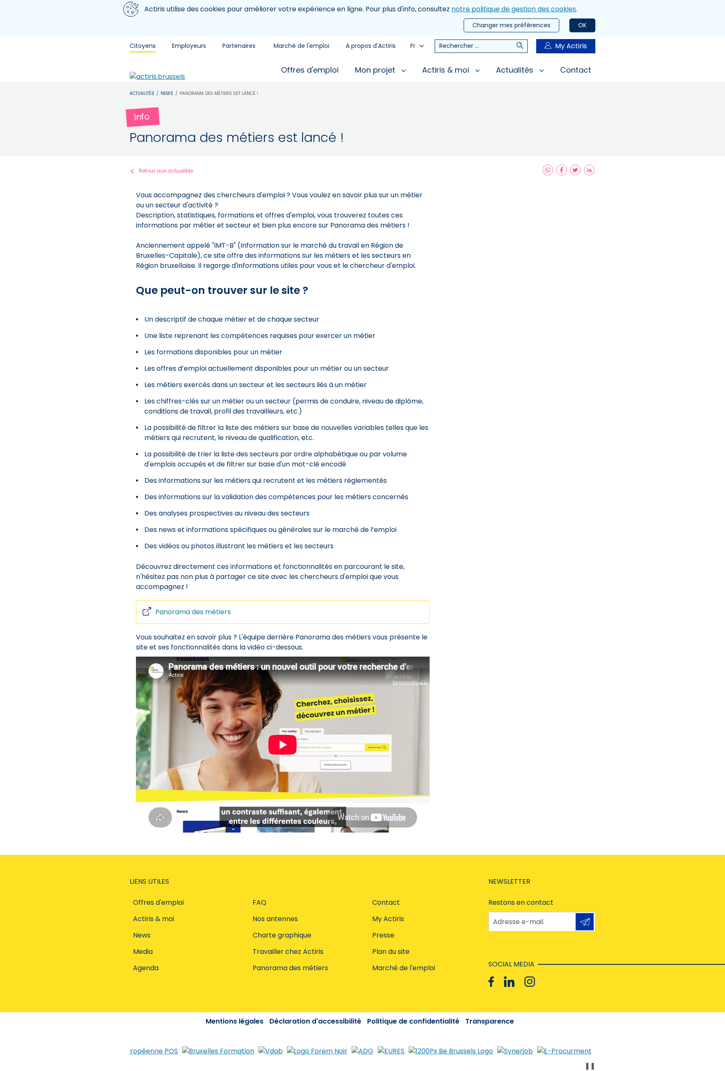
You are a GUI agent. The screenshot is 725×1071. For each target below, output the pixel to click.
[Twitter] (575, 170)
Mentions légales (234, 1021)
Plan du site (390, 951)
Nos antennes (275, 919)
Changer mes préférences (511, 25)
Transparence (489, 1021)
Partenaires (239, 46)
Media (143, 951)
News (167, 93)
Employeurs (189, 46)
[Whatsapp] (548, 170)
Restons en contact (520, 902)
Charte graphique (282, 935)
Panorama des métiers (193, 612)
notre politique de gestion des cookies (513, 9)
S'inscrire (585, 921)
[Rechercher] (521, 46)
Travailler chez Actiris (288, 951)
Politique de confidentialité (413, 1021)
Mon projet (376, 70)
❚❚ (589, 1066)
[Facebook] (561, 170)
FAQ (259, 902)
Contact (575, 70)
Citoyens (143, 46)
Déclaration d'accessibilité (315, 1021)
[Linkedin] (589, 170)
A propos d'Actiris (371, 46)
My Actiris (571, 46)
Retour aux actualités (166, 170)
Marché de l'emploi (301, 46)
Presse (383, 935)
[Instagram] (529, 982)
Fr (412, 46)
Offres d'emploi (310, 70)
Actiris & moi (446, 70)
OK (582, 25)
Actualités (515, 70)
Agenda (146, 968)
